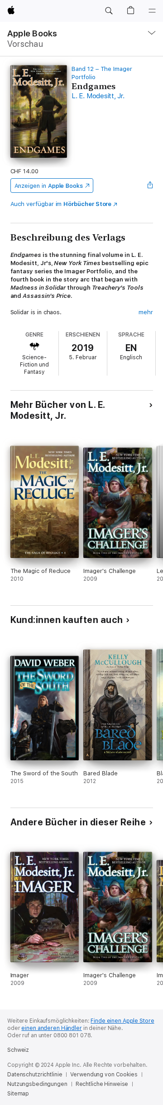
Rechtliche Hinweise (102, 1084)
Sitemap (18, 1093)
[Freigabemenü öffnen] (150, 185)
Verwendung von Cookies (103, 1074)
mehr (146, 312)
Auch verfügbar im (61, 204)
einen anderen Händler (51, 1028)
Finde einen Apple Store (122, 1021)
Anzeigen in (48, 185)
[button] (109, 11)
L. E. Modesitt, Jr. (98, 96)
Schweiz (18, 1050)
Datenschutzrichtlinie (34, 1074)
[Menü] (152, 11)
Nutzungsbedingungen (37, 1084)
